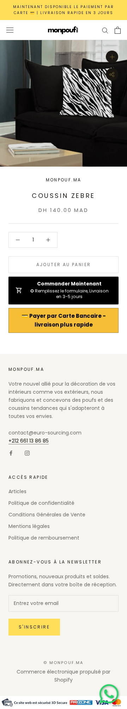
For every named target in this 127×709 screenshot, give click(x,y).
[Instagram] (27, 453)
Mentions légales (29, 526)
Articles (17, 491)
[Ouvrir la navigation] (9, 30)
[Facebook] (10, 453)
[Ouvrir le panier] (118, 30)
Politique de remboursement (43, 537)
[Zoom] (112, 57)
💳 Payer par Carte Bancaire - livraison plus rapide (64, 320)
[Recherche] (105, 30)
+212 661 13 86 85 (28, 440)
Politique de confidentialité (41, 503)
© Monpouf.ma (63, 662)
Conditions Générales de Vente (46, 514)
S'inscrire (34, 627)
